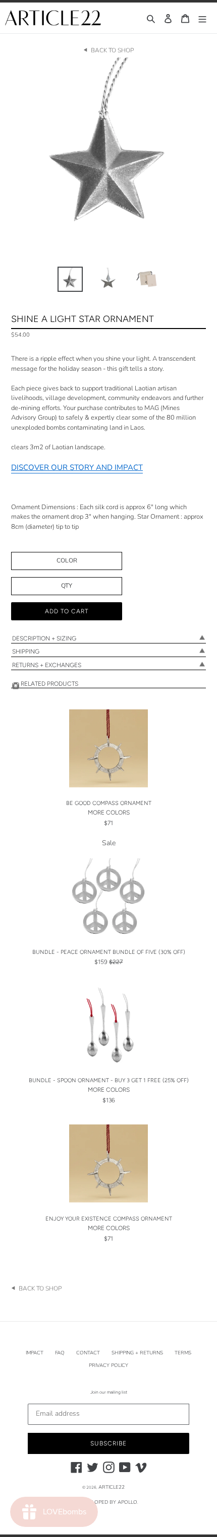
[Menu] (202, 18)
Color (67, 560)
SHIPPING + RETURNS (137, 1352)
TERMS (183, 1352)
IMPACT (34, 1352)
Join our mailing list (108, 1392)
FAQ (60, 1352)
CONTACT (88, 1352)
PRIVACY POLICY (108, 1365)
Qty (66, 586)
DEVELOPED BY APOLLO (108, 1502)
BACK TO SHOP (112, 50)
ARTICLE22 (111, 1487)
